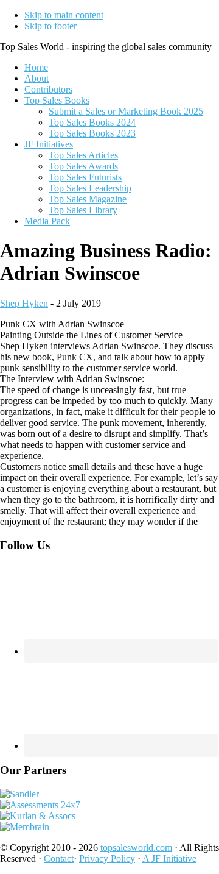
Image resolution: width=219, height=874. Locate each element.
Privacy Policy (107, 858)
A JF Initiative (169, 858)
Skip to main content (63, 15)
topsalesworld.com (136, 847)
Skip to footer (50, 26)
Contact (59, 858)
